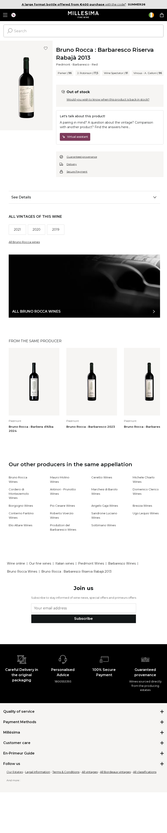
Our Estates (15, 772)
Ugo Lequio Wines (146, 513)
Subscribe (83, 619)
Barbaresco (81, 64)
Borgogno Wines (21, 505)
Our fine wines (40, 563)
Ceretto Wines (101, 477)
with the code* (74, 4)
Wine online (16, 563)
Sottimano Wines (103, 525)
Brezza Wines (142, 505)
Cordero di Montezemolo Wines (19, 493)
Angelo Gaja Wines (104, 505)
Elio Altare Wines (20, 525)
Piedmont (63, 64)
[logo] (84, 15)
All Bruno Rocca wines (24, 242)
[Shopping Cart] (161, 15)
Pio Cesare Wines (62, 505)
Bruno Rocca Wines (22, 571)
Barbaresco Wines (122, 563)
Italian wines (64, 563)
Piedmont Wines (91, 563)
